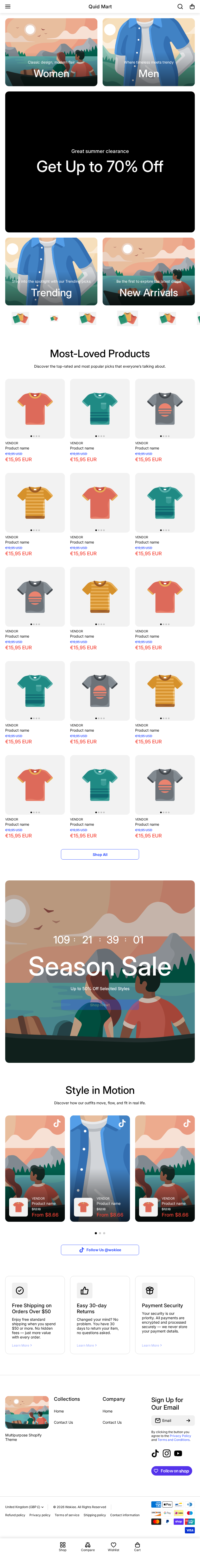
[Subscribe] (188, 1420)
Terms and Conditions (174, 1440)
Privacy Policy (180, 1436)
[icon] (57, 1124)
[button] (192, 6)
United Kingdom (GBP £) (22, 1507)
